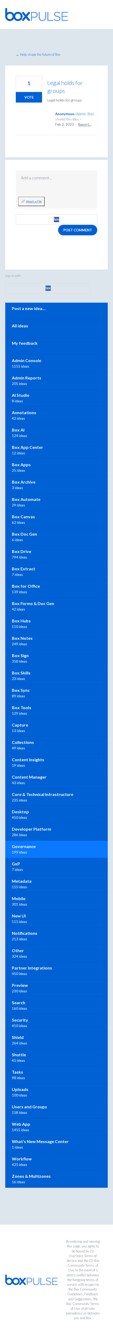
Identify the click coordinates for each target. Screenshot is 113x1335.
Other (18, 950)
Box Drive (21, 551)
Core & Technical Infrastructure (42, 794)
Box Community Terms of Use (83, 1265)
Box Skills (21, 672)
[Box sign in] (56, 219)
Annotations (24, 412)
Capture (20, 724)
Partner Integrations (32, 967)
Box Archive (23, 481)
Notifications (24, 933)
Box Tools (21, 707)
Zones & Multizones (31, 1176)
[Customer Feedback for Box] (36, 14)
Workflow (22, 1158)
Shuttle (19, 1054)
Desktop (20, 811)
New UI (19, 915)
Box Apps (21, 464)
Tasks (17, 1071)
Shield (18, 1037)
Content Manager (29, 776)
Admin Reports (26, 377)
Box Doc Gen (24, 533)
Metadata (22, 881)
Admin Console (26, 360)
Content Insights (28, 759)
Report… (84, 124)
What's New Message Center (40, 1141)
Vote (29, 97)
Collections (23, 742)
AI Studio (20, 395)
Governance (24, 846)
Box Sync (21, 690)
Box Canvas (23, 516)
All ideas (20, 325)
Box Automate (26, 499)
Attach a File (34, 201)
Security (20, 1019)
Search (18, 1002)
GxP (16, 863)
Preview (20, 985)
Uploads (20, 1089)
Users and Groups (29, 1106)
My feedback (25, 343)
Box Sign (20, 655)
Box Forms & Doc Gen (33, 603)
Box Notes (22, 638)
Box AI (18, 429)
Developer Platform (31, 828)
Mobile (18, 898)
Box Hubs (21, 620)
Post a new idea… (28, 308)
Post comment (77, 230)
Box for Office (26, 585)
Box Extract (23, 568)
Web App (21, 1123)
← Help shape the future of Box (38, 54)
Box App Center (27, 447)
